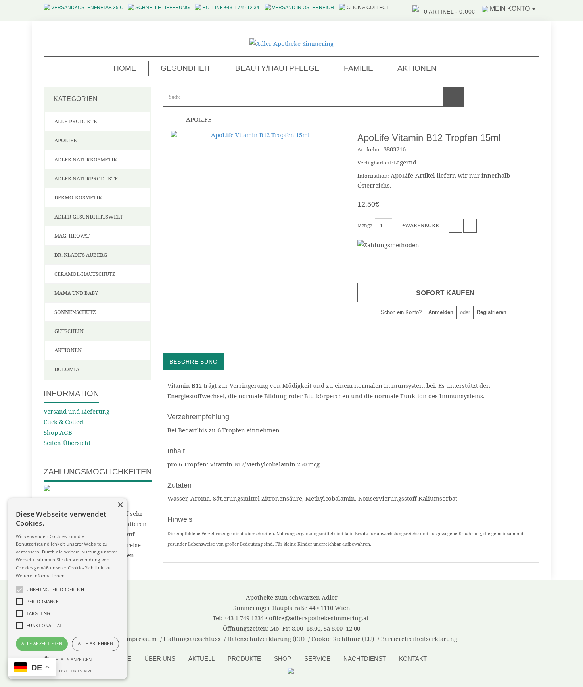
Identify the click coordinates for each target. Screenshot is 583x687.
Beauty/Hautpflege (277, 68)
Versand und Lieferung (76, 411)
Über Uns (159, 658)
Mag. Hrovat (72, 235)
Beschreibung (193, 361)
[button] (67, 659)
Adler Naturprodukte (86, 178)
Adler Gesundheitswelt (88, 216)
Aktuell (201, 658)
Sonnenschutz (75, 311)
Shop (282, 658)
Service (317, 658)
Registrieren (491, 312)
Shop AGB (58, 432)
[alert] (67, 588)
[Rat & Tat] (292, 670)
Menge (364, 225)
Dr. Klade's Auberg (80, 254)
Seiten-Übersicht (67, 443)
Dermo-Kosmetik (78, 197)
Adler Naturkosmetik (85, 159)
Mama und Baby (76, 292)
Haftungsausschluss (192, 638)
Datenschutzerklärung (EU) (266, 638)
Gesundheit (186, 68)
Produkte (244, 658)
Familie (358, 68)
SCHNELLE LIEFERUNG (162, 7)
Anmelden (440, 312)
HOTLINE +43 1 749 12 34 (230, 7)
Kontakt (413, 658)
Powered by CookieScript (67, 670)
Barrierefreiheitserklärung (419, 638)
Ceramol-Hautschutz (84, 273)
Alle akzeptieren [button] (41, 643)
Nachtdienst (364, 658)
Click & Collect (64, 422)
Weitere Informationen (40, 576)
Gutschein (69, 331)
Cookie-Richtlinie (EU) (342, 638)
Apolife (65, 140)
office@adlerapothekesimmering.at (318, 618)
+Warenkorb (420, 225)
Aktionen (417, 68)
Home (124, 68)
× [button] (120, 505)
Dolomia (66, 369)
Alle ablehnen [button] (95, 643)
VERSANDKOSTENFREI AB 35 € (87, 7)
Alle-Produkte (75, 121)
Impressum (140, 638)
